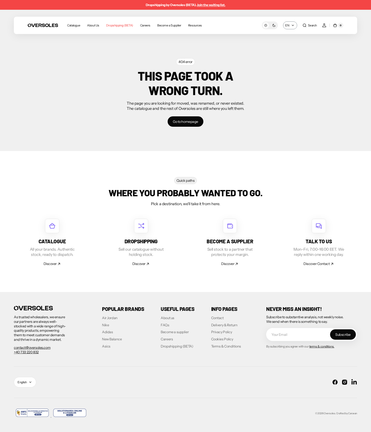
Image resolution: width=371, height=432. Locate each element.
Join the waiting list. (211, 5)
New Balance (112, 339)
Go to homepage (185, 121)
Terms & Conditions (226, 346)
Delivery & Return (224, 325)
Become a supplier (175, 332)
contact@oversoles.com (32, 347)
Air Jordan (110, 318)
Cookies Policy (222, 339)
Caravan (352, 413)
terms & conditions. (321, 346)
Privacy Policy (221, 332)
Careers (167, 339)
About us (167, 318)
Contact (217, 318)
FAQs (165, 325)
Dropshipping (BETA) (177, 346)
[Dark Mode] (270, 25)
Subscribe (343, 334)
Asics (106, 346)
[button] (309, 25)
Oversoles (329, 413)
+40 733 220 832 (26, 352)
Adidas (107, 332)
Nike (105, 325)
